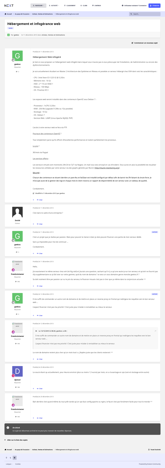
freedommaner (17, 274)
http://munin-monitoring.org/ (107, 168)
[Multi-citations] (33, 200)
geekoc (16, 35)
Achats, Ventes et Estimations (53, 35)
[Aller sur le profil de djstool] (17, 371)
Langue (8, 464)
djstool (17, 380)
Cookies (18, 464)
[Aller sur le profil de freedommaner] (17, 265)
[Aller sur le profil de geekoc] (8, 35)
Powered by (150, 464)
